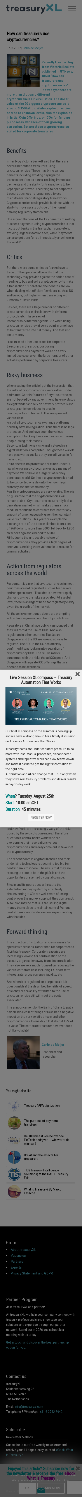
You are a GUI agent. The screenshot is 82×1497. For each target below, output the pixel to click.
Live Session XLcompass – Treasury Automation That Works (41, 680)
